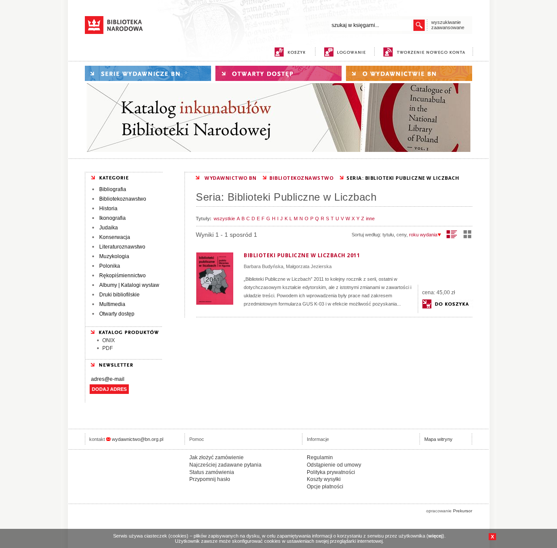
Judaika (108, 228)
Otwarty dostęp (116, 314)
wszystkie (224, 218)
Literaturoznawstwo (122, 247)
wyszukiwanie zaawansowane (447, 25)
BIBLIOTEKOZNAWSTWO (301, 178)
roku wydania (423, 234)
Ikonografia (112, 218)
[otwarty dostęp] (278, 73)
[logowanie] (347, 52)
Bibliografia (112, 189)
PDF (107, 348)
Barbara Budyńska (263, 266)
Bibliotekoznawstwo (122, 199)
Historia (108, 208)
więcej (435, 535)
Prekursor (462, 510)
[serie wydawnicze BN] (148, 73)
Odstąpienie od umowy (334, 465)
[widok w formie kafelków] (467, 234)
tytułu (388, 234)
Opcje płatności (325, 487)
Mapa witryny (438, 439)
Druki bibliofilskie (119, 295)
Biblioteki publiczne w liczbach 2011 (302, 255)
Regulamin (320, 457)
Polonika (109, 266)
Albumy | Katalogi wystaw (129, 285)
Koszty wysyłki (324, 479)
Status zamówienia (211, 472)
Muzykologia (114, 256)
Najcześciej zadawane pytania (225, 465)
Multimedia (112, 304)
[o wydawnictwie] (409, 73)
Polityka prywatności (331, 472)
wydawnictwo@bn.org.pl (137, 439)
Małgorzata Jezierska (309, 266)
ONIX (108, 340)
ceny (401, 234)
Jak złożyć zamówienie (216, 457)
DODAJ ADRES (109, 389)
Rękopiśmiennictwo (122, 275)
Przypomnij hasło (209, 479)
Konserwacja (114, 237)
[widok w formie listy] (452, 234)
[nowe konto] (425, 52)
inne (370, 218)
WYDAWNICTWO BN (230, 178)
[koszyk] (290, 52)
